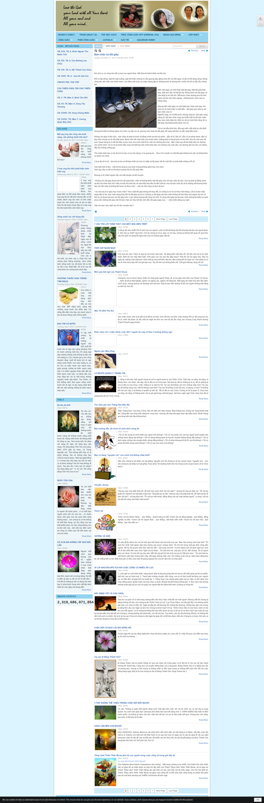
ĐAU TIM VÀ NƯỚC (66, 324)
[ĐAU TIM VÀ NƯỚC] (68, 337)
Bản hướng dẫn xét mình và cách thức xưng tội (116, 428)
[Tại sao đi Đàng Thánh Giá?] (105, 679)
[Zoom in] (95, 50)
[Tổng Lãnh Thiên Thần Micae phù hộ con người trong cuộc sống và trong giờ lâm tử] (105, 772)
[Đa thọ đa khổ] (68, 421)
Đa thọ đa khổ (63, 405)
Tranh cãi (98, 511)
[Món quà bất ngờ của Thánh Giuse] (105, 290)
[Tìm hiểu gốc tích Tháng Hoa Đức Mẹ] (105, 415)
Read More (86, 162)
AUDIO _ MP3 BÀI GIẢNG (68, 46)
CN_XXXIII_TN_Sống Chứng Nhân (73, 113)
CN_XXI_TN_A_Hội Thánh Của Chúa (74, 70)
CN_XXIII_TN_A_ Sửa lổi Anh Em (73, 76)
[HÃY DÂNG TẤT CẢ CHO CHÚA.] (105, 603)
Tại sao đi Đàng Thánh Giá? (107, 657)
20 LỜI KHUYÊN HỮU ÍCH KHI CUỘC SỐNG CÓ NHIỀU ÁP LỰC (124, 567)
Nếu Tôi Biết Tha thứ (104, 311)
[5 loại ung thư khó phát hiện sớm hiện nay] (68, 184)
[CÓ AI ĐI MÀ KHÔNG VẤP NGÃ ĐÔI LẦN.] (68, 561)
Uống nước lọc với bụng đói (70, 217)
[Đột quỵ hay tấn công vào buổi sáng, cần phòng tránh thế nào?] (68, 150)
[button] (173, 34)
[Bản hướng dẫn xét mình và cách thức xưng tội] (105, 440)
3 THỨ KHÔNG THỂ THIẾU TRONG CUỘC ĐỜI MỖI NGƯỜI (121, 703)
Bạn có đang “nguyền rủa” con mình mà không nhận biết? (122, 455)
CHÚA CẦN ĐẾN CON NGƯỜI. (108, 726)
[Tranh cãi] (105, 522)
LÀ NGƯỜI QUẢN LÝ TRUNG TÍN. (110, 373)
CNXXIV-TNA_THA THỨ (68, 82)
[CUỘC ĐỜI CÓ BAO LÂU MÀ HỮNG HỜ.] (105, 641)
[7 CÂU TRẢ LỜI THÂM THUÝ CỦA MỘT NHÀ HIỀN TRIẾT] (105, 235)
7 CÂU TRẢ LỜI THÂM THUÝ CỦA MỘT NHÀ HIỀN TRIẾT (120, 224)
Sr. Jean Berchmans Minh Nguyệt (131, 761)
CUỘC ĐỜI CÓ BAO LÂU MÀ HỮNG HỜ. (113, 628)
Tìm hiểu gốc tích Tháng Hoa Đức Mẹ (112, 405)
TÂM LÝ (60, 400)
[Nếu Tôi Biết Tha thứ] (105, 320)
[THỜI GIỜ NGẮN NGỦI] (105, 259)
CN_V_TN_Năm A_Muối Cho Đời (72, 97)
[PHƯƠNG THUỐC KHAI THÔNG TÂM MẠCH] (68, 296)
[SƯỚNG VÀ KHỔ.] (105, 547)
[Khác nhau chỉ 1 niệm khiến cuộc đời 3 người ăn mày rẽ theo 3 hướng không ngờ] (105, 340)
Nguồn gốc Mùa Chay (104, 351)
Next (203, 51)
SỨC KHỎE (62, 129)
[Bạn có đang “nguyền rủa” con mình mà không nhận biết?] (105, 469)
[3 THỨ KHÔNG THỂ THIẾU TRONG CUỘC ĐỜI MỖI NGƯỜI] (105, 713)
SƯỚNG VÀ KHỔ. (102, 536)
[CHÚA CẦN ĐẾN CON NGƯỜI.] (105, 739)
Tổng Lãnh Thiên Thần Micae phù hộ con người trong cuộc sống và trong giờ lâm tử (134, 755)
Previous (194, 51)
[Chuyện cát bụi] (105, 497)
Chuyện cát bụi (101, 485)
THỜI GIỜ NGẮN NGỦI (104, 248)
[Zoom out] (99, 50)
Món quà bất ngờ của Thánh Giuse (110, 272)
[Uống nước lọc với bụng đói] (68, 238)
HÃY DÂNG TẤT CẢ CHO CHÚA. (109, 593)
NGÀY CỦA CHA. (65, 480)
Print (95, 211)
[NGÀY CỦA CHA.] (68, 496)
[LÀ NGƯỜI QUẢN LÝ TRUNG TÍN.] (105, 384)
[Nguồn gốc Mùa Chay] (105, 361)
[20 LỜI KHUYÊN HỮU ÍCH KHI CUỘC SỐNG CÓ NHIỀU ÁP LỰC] (105, 577)
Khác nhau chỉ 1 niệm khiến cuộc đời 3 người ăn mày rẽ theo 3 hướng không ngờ (133, 332)
